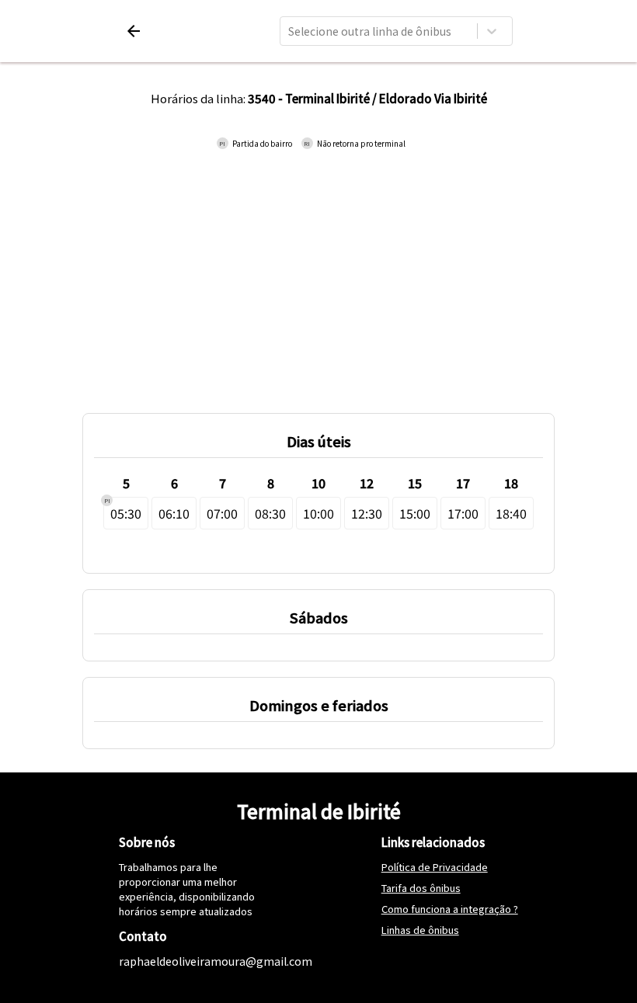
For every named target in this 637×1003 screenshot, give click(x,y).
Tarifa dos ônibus (421, 887)
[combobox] (289, 31)
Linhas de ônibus (420, 929)
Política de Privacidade (434, 866)
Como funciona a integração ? (449, 908)
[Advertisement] (318, 273)
